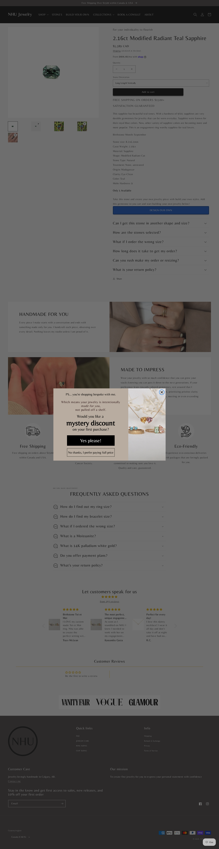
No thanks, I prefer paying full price (90, 452)
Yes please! (90, 440)
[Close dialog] (161, 392)
